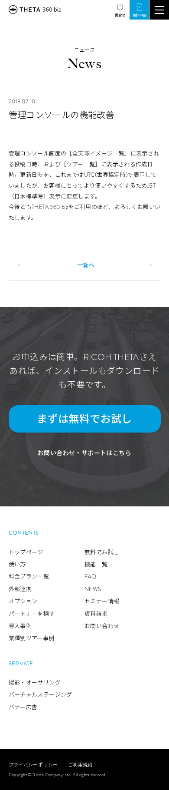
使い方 (17, 564)
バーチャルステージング (40, 695)
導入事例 (20, 626)
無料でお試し (101, 552)
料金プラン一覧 (29, 576)
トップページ (26, 552)
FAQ (90, 576)
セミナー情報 (101, 601)
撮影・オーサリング (35, 682)
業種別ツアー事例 (32, 638)
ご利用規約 (80, 764)
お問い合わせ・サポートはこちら (84, 453)
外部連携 (20, 589)
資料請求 (96, 614)
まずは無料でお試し (84, 418)
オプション (23, 601)
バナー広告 (23, 707)
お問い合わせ (101, 626)
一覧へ (85, 265)
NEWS (92, 589)
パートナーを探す (32, 614)
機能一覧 (96, 564)
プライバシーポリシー (33, 764)
